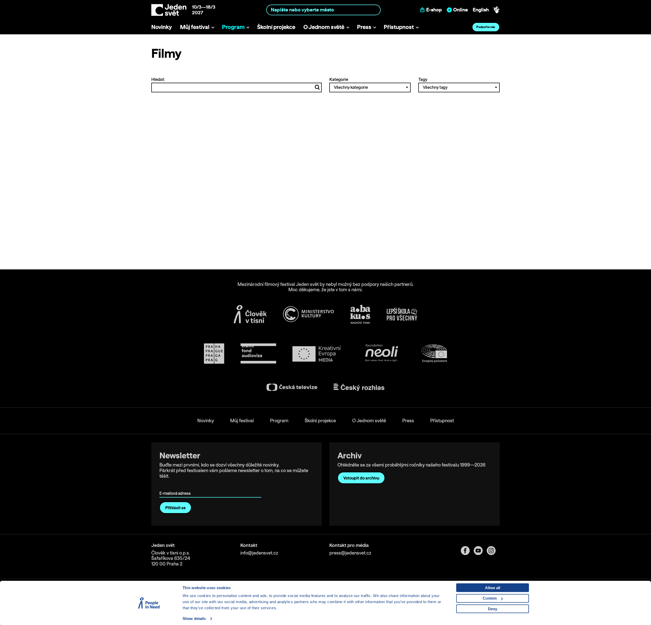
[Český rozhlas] (359, 387)
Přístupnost (399, 27)
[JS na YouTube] (480, 550)
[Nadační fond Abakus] (360, 314)
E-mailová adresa (176, 486)
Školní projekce (276, 27)
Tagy (422, 79)
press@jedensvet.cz (350, 553)
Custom (490, 598)
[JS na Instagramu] (493, 550)
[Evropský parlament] (434, 353)
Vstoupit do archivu (361, 478)
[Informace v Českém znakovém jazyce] (497, 9)
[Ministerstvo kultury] (308, 314)
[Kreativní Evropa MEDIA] (316, 354)
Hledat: (158, 79)
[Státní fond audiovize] (258, 353)
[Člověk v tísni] (250, 314)
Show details (194, 618)
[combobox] (323, 10)
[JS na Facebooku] (467, 550)
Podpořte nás (485, 26)
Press (364, 27)
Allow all (492, 588)
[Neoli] (381, 353)
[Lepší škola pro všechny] (402, 314)
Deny (492, 609)
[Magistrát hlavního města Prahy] (214, 353)
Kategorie (338, 79)
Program (233, 27)
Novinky (161, 27)
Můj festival (194, 27)
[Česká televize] (292, 387)
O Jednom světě (323, 27)
